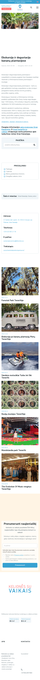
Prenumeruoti (20, 565)
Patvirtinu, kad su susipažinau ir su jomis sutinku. (20, 556)
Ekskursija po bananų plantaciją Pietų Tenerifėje (18, 337)
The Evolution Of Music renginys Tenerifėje (16, 487)
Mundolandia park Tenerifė (13, 450)
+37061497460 (26, 673)
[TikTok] (13, 621)
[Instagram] (12, 621)
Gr (14, 129)
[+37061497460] (22, 669)
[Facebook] (10, 621)
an (16, 129)
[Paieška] (34, 145)
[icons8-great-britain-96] (38, 2)
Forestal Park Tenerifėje (12, 300)
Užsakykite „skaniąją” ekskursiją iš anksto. (14, 122)
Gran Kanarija (22, 196)
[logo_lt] (20, 7)
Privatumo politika (18, 555)
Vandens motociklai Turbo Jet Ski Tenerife (16, 376)
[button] (31, 7)
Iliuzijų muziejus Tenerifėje (13, 414)
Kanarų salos (32, 196)
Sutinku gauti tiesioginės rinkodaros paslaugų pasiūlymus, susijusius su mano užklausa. (21, 559)
